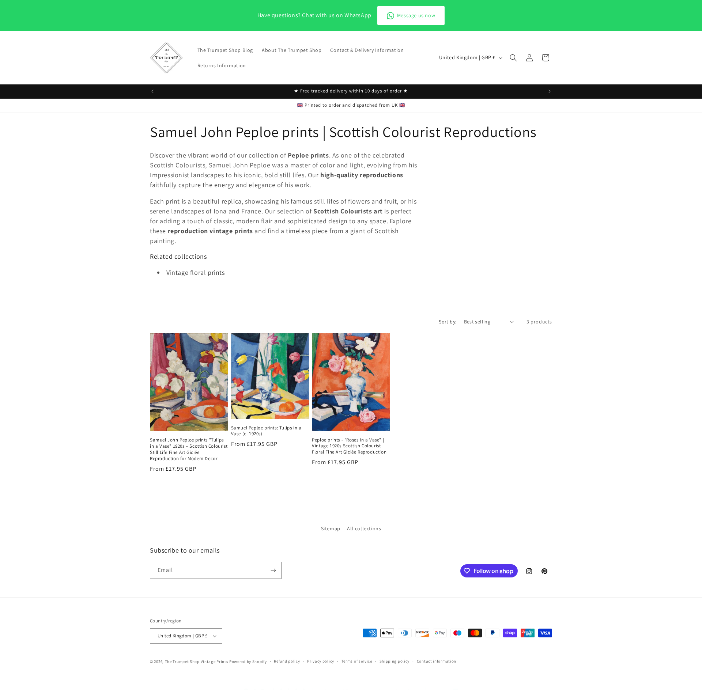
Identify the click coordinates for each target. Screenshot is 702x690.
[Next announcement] (549, 91)
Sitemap (330, 528)
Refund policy (287, 661)
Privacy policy (320, 661)
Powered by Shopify (248, 661)
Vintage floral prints (195, 272)
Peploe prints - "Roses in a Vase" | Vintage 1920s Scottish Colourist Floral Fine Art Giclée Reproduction (349, 446)
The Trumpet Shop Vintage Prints (197, 661)
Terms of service (356, 661)
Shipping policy (395, 661)
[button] (513, 58)
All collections (364, 528)
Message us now (416, 15)
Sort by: (447, 321)
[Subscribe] (273, 570)
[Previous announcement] (152, 91)
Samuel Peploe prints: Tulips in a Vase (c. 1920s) (266, 431)
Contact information (436, 661)
